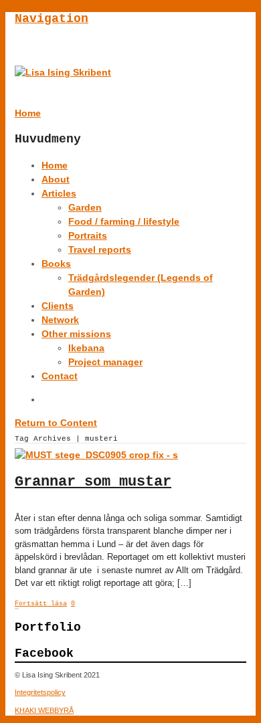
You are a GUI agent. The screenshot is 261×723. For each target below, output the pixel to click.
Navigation (51, 18)
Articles (58, 193)
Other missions (76, 333)
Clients (57, 305)
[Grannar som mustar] (96, 454)
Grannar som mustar (93, 482)
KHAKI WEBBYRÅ (44, 710)
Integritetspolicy (40, 692)
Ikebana (86, 347)
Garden (85, 207)
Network (60, 319)
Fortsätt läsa (41, 603)
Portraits (87, 235)
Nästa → (18, 608)
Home (54, 165)
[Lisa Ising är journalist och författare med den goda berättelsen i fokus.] (63, 72)
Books (56, 263)
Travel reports (99, 249)
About (55, 179)
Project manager (105, 361)
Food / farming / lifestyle (123, 221)
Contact (59, 376)
